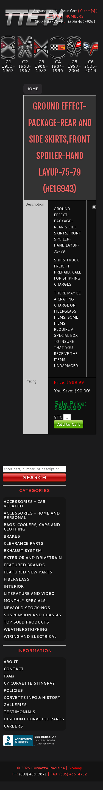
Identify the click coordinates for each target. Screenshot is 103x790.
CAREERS (13, 726)
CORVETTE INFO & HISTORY (32, 697)
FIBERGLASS (16, 579)
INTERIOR (14, 586)
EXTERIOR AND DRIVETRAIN (33, 557)
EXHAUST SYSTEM (22, 550)
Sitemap (75, 768)
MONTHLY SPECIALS (25, 600)
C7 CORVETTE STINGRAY (29, 683)
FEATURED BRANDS (24, 564)
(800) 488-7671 (48, 21)
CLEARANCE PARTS (23, 543)
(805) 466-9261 (82, 21)
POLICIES (13, 690)
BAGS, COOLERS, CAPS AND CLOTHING (32, 527)
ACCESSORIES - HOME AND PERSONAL (32, 515)
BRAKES (12, 536)
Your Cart (69, 10)
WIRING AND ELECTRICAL (30, 636)
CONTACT (14, 668)
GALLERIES (15, 704)
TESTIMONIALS (19, 711)
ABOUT (11, 661)
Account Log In (45, 10)
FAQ (9, 676)
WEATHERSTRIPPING (25, 629)
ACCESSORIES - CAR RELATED (24, 504)
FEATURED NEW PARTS (28, 572)
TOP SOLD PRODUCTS (26, 622)
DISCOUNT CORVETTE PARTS (34, 719)
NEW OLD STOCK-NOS (27, 607)
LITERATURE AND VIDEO (29, 593)
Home (32, 88)
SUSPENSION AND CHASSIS (32, 615)
